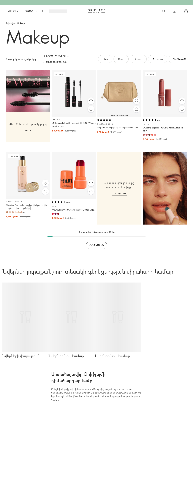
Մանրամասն (119, 193)
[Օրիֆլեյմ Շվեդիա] (96, 11)
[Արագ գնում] (91, 109)
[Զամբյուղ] (186, 11)
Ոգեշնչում (34, 11)
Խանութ (13, 11)
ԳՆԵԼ (28, 130)
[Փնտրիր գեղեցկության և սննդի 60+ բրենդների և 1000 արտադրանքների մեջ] (163, 11)
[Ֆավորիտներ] (91, 100)
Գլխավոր (10, 23)
